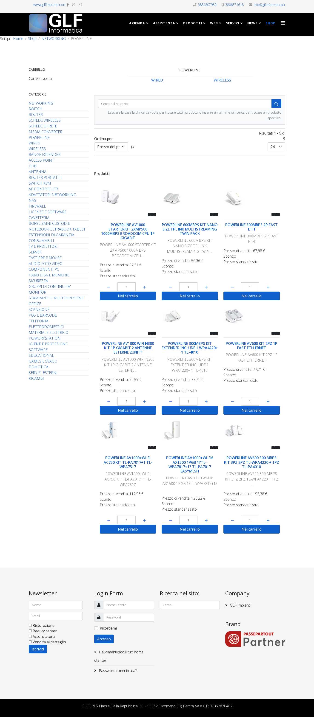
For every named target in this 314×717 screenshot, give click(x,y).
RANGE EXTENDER (44, 154)
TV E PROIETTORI (43, 246)
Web (214, 23)
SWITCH (35, 108)
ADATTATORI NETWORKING (52, 194)
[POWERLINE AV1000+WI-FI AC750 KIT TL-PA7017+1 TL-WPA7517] (128, 430)
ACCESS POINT (41, 160)
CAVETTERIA (39, 217)
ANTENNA (37, 171)
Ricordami (108, 628)
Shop (270, 23)
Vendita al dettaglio (49, 641)
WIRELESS (37, 148)
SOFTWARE (38, 349)
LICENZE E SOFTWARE (47, 211)
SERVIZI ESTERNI (43, 372)
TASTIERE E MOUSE (45, 257)
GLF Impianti (240, 605)
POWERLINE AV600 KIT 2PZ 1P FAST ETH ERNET (251, 345)
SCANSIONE (39, 309)
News (252, 23)
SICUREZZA (38, 280)
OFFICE (35, 303)
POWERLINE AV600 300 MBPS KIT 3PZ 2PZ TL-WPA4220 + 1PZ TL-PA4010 (251, 462)
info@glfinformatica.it (269, 5)
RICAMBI (36, 378)
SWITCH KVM (40, 183)
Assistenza (164, 23)
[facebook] (68, 4)
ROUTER (36, 114)
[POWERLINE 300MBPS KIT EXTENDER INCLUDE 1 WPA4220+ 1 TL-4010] (190, 316)
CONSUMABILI (41, 240)
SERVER (35, 252)
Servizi (232, 23)
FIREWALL (37, 206)
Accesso (104, 638)
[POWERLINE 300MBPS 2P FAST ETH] (251, 197)
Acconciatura (44, 636)
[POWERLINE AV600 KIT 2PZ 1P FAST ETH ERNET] (251, 316)
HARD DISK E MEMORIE (49, 275)
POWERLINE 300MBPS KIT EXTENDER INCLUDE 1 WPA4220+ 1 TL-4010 (190, 348)
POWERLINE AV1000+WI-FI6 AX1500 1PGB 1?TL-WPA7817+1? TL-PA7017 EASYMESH (189, 464)
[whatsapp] (73, 4)
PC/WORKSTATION (44, 338)
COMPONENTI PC (44, 269)
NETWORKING (53, 38)
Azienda (137, 23)
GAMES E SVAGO (43, 361)
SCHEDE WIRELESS (45, 120)
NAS (32, 200)
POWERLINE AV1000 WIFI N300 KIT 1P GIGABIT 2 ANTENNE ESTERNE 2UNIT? (128, 348)
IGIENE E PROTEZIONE (48, 343)
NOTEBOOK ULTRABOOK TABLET (57, 229)
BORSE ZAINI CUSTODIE (49, 223)
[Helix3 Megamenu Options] (283, 23)
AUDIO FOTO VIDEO (46, 263)
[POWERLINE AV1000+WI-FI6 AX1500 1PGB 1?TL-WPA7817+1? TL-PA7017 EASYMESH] (190, 430)
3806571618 (234, 5)
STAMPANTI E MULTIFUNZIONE (56, 298)
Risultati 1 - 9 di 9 (272, 136)
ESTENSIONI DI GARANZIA (51, 234)
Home (18, 38)
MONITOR (37, 292)
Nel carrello (128, 295)
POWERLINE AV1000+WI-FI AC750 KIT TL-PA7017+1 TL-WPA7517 (128, 462)
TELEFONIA (38, 320)
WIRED (34, 143)
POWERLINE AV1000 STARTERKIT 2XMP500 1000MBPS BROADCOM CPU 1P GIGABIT (128, 231)
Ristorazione (43, 625)
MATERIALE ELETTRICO (48, 332)
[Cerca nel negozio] (276, 103)
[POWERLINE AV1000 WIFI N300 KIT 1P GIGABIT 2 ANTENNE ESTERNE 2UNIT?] (128, 316)
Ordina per (103, 138)
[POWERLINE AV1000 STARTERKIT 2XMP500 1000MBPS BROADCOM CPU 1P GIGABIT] (128, 197)
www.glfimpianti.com (49, 4)
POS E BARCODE (43, 315)
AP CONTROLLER (43, 188)
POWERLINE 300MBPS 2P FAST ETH (251, 227)
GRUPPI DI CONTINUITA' (50, 286)
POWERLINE (39, 137)
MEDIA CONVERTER (45, 131)
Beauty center (45, 630)
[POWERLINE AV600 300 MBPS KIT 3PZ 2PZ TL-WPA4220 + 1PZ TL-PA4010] (251, 430)
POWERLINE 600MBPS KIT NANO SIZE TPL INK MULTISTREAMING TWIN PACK (190, 229)
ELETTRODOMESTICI (46, 326)
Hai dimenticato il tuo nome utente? (118, 656)
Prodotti (192, 23)
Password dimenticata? (117, 670)
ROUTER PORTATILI (45, 177)
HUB (33, 166)
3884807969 (207, 5)
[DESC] (133, 146)
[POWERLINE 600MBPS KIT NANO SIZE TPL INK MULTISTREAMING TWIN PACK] (190, 197)
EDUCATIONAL (41, 355)
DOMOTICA (38, 366)
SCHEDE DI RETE (43, 126)
